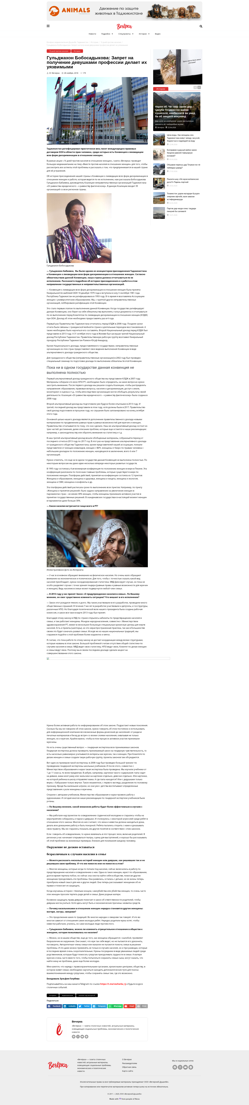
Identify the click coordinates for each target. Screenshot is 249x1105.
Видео (157, 34)
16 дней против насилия (111, 42)
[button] (54, 1006)
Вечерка (77, 1021)
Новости (92, 34)
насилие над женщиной (87, 995)
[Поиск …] (201, 26)
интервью (52, 995)
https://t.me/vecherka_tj (113, 984)
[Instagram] (78, 1036)
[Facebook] (73, 1036)
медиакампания (67, 995)
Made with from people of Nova (124, 1099)
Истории (143, 34)
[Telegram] (86, 1036)
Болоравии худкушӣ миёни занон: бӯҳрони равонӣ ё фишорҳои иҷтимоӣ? (182, 153)
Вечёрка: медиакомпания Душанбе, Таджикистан (67, 42)
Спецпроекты (124, 34)
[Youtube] (82, 1036)
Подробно (105, 34)
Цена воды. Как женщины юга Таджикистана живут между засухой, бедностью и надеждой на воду (183, 138)
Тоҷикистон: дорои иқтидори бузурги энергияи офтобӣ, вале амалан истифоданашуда (183, 196)
